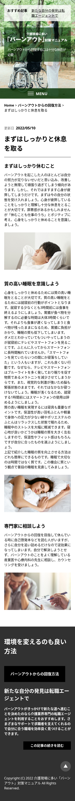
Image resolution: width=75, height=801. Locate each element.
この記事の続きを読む (47, 745)
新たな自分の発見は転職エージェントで (48, 13)
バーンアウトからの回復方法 (34, 673)
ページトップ (65, 766)
